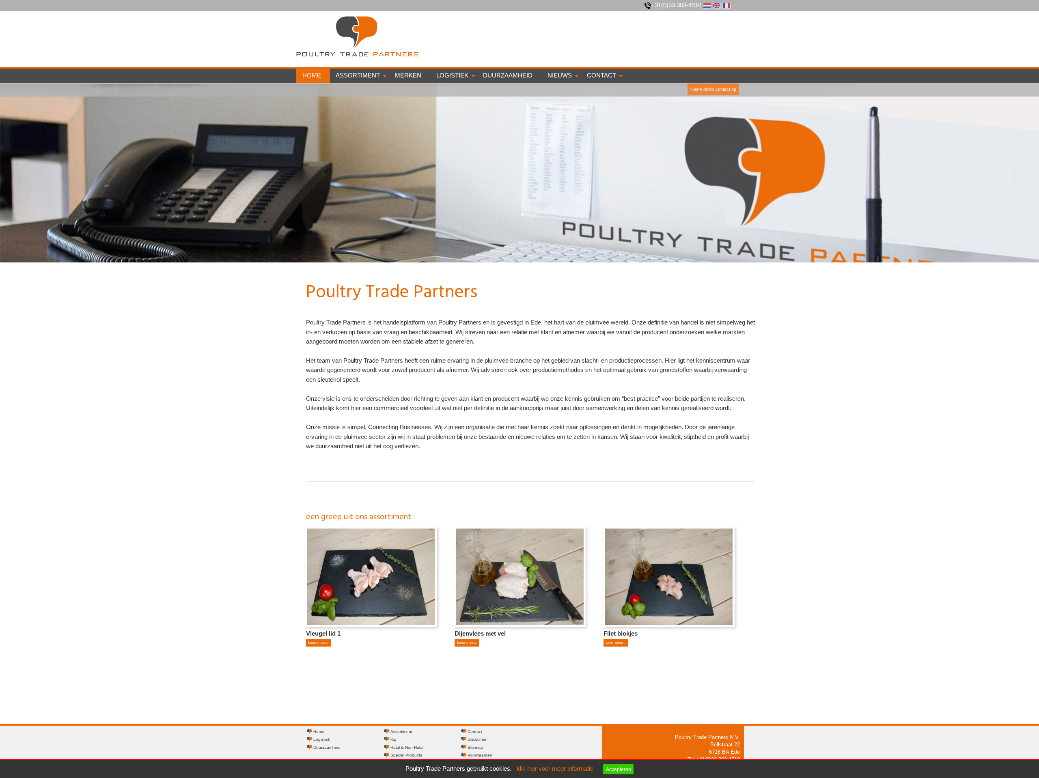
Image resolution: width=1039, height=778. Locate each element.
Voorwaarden (480, 755)
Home (311, 75)
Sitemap (475, 747)
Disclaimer (477, 739)
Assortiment (358, 75)
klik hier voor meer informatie (555, 768)
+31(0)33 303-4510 (676, 5)
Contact (601, 75)
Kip (393, 739)
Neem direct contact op (713, 89)
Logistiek (452, 75)
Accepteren (618, 769)
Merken (408, 75)
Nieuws (560, 75)
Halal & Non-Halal (406, 747)
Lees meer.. (318, 642)
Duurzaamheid (507, 75)
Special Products (406, 755)
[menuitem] (313, 76)
